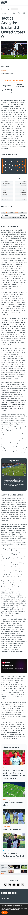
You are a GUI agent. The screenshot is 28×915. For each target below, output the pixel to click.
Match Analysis (6, 9)
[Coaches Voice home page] (4, 2)
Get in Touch (5, 898)
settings (17, 909)
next (25, 474)
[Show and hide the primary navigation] (25, 2)
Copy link (6, 13)
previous (3, 474)
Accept (4, 912)
